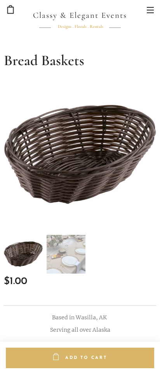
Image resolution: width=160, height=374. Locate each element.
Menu (150, 9)
